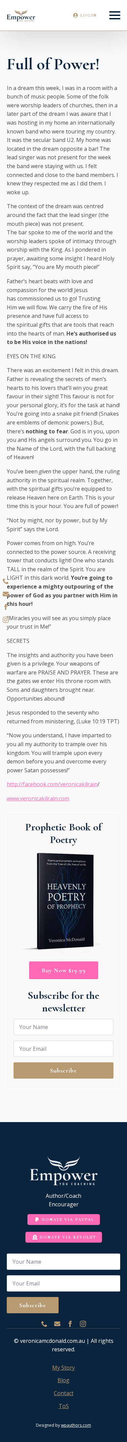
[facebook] (5, 606)
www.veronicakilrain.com (38, 798)
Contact (63, 1393)
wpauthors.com (76, 1425)
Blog (63, 1380)
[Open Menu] (114, 15)
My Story (63, 1367)
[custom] (5, 581)
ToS (64, 1406)
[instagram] (5, 619)
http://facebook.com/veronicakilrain (52, 784)
